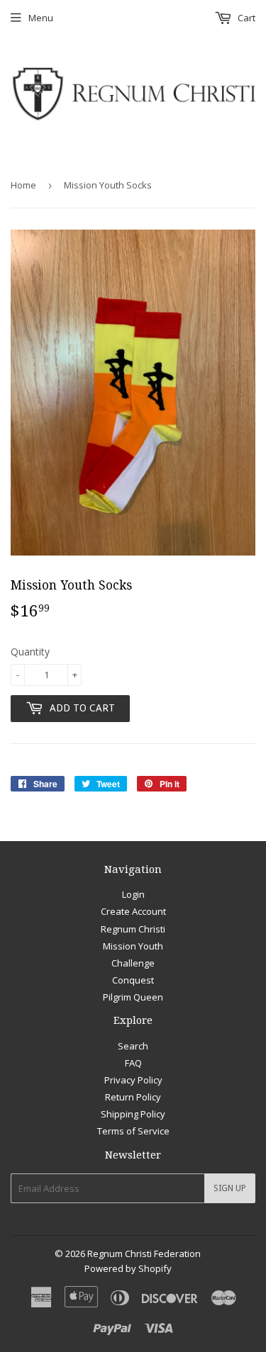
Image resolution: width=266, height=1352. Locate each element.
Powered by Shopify (128, 1268)
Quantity (30, 651)
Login (133, 894)
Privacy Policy (133, 1080)
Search (133, 1046)
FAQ (133, 1063)
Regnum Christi (133, 929)
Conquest (133, 980)
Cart (245, 17)
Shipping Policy (133, 1114)
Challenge (133, 963)
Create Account (133, 911)
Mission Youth (133, 946)
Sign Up (230, 1188)
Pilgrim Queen (133, 997)
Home (23, 185)
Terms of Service (133, 1131)
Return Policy (133, 1097)
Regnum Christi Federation (144, 1253)
